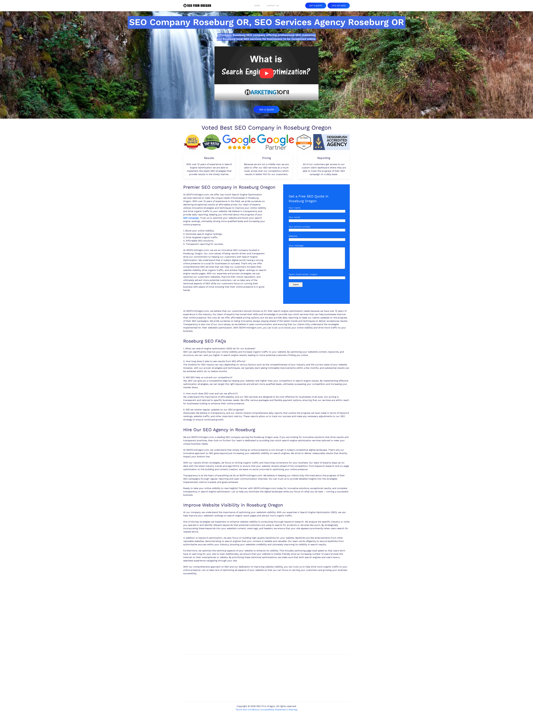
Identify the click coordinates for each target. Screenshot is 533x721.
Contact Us (273, 5)
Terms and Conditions (247, 709)
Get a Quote (266, 109)
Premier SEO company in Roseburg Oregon (229, 187)
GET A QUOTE (315, 5)
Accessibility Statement (274, 709)
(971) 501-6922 (339, 5)
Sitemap (293, 709)
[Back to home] (197, 5)
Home (257, 5)
